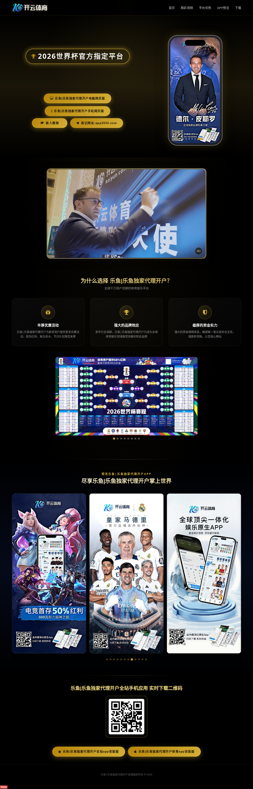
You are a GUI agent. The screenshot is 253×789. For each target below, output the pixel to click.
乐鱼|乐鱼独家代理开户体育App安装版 (167, 724)
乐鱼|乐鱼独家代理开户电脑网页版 (80, 98)
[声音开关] (198, 251)
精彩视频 (187, 8)
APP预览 (223, 8)
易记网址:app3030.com (99, 123)
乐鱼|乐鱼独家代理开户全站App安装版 (91, 724)
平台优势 (205, 8)
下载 (238, 8)
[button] (107, 633)
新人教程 (52, 123)
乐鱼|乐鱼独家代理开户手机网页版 (79, 111)
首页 (172, 8)
